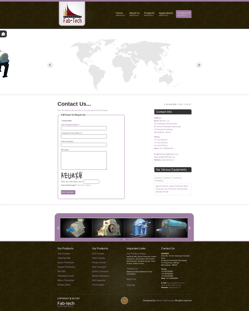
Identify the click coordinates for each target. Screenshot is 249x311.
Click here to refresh (84, 185)
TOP (124, 301)
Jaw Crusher (63, 253)
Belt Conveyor (99, 267)
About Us (134, 13)
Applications (166, 13)
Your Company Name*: (70, 125)
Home (120, 13)
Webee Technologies (165, 300)
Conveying (159, 181)
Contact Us (183, 13)
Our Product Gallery (136, 253)
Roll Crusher (98, 253)
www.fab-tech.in (168, 160)
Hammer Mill (63, 258)
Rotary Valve (63, 284)
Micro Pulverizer (65, 280)
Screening (177, 178)
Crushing (167, 178)
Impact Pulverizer (66, 267)
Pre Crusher (98, 284)
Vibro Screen (98, 258)
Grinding (158, 178)
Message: (65, 150)
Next (199, 65)
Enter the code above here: (72, 182)
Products (149, 13)
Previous (50, 65)
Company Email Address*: (72, 133)
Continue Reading (65, 57)
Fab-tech (66, 303)
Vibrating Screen (65, 275)
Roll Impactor (98, 280)
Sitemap (131, 285)
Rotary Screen (99, 262)
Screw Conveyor (100, 271)
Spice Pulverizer (65, 262)
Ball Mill (61, 271)
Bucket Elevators (100, 275)
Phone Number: (67, 141)
